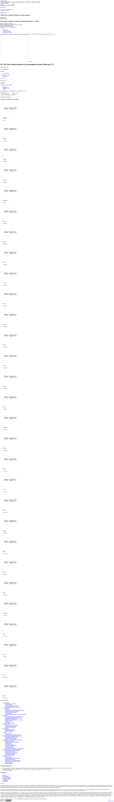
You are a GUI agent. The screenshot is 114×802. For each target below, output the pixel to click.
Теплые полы (5, 728)
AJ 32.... (4, 654)
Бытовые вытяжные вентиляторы (12, 750)
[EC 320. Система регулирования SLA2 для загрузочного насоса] (10, 383)
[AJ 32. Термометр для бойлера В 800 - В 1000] (10, 652)
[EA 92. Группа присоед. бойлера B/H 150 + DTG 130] (10, 569)
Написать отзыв (6, 73)
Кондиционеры (6, 702)
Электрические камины (10, 722)
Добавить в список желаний (6, 84)
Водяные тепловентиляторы (11, 738)
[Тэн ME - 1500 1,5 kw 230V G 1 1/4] (10, 156)
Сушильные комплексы (10, 747)
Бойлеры (7, 709)
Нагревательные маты (9, 729)
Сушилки (5, 732)
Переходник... (5, 200)
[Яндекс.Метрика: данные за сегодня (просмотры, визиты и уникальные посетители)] (111, 800)
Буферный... (5, 117)
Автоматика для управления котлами (12, 761)
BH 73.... (4, 675)
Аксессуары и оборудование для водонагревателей (19, 34)
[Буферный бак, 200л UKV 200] (10, 115)
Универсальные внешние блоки (11, 705)
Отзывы (4, 88)
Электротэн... (5, 613)
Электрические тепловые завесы (11, 736)
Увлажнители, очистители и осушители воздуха (12, 740)
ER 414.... (4, 324)
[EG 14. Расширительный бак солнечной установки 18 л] (10, 218)
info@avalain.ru (9, 770)
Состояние (2, 69)
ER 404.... (4, 344)
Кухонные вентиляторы (10, 754)
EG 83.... (4, 303)
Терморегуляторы (8, 731)
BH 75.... (4, 695)
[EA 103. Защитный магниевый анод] (10, 404)
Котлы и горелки (6, 755)
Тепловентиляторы (9, 720)
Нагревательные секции (10, 730)
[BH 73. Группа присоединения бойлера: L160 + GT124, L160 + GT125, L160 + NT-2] (10, 672)
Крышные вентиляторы (10, 753)
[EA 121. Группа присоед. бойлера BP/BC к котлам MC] (10, 487)
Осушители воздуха (9, 746)
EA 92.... (4, 571)
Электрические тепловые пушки (11, 725)
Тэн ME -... (5, 159)
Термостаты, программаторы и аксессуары (14, 719)
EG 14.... (4, 221)
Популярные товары (7, 777)
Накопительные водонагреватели (12, 711)
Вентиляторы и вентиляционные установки (12, 749)
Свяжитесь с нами (6, 778)
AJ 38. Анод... (5, 427)
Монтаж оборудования (7, 32)
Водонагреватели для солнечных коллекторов (14, 710)
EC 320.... (4, 386)
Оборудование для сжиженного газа (12, 758)
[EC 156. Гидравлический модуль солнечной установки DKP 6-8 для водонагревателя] (10, 260)
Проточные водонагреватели (11, 712)
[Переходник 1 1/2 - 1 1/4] (10, 198)
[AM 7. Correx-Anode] (10, 631)
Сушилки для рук (8, 733)
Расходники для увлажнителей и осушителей (14, 748)
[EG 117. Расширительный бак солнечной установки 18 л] (10, 363)
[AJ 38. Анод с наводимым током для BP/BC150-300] (10, 425)
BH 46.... (4, 592)
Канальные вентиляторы (10, 751)
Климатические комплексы (10, 745)
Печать (4, 76)
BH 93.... (4, 551)
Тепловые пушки (6, 724)
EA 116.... (4, 448)
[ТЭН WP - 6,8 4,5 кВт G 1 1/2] (10, 136)
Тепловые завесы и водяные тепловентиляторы (12, 735)
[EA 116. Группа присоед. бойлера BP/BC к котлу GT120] (10, 445)
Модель (2, 67)
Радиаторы (7, 721)
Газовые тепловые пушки (10, 727)
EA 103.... (4, 406)
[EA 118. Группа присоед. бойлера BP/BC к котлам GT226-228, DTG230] (10, 528)
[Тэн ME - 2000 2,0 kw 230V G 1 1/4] (10, 177)
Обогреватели (6, 715)
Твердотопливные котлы (10, 759)
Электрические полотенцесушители (12, 734)
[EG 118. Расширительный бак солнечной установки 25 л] (10, 280)
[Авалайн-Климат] (4, 3)
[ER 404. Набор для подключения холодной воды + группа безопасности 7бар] (10, 342)
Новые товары (6, 776)
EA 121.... (4, 489)
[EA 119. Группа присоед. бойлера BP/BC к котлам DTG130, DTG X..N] (10, 466)
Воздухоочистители (9, 744)
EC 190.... (4, 241)
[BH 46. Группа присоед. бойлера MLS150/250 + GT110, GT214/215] (10, 590)
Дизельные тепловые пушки (11, 726)
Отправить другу (6, 75)
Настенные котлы (8, 763)
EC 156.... (4, 262)
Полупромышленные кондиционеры (12, 706)
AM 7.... (4, 633)
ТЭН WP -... (5, 138)
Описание (5, 86)
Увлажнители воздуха (9, 741)
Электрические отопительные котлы (12, 760)
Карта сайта (5, 781)
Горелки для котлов (9, 757)
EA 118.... (4, 530)
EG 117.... (4, 365)
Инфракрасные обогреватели (11, 718)
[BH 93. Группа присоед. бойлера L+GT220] (10, 548)
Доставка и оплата (6, 31)
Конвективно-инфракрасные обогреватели (14, 717)
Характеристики (6, 87)
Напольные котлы (9, 762)
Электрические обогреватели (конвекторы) (14, 716)
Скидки (4, 774)
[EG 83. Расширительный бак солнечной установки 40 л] (10, 301)
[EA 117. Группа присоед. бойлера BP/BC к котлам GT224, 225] (10, 507)
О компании (5, 29)
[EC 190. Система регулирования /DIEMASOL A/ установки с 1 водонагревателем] (10, 239)
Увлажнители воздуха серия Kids (12, 742)
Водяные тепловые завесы (10, 737)
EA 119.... (4, 468)
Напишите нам (3, 0)
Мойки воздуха (8, 743)
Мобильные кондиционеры (10, 703)
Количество (2, 80)
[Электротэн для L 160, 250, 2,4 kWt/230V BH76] (10, 610)
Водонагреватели (4, 34)
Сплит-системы (8, 704)
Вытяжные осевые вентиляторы (11, 752)
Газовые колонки (8, 713)
